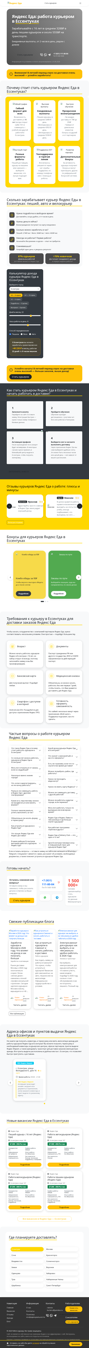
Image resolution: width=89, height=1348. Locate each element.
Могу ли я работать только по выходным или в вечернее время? (61, 810)
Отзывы (10, 1314)
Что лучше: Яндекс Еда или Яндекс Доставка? (22, 834)
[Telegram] (49, 54)
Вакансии (11, 1311)
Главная (10, 1307)
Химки (14, 1267)
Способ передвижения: (19, 331)
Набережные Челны (54, 1279)
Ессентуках (27, 21)
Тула (13, 1279)
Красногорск (51, 1255)
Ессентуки (16, 1249)
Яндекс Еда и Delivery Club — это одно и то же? (61, 836)
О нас (28, 1307)
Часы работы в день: (18, 321)
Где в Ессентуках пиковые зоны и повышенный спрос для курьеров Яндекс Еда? (61, 845)
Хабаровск (50, 1273)
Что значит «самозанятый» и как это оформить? (60, 757)
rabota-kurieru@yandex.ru (55, 1308)
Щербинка (16, 1285)
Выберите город (16, 285)
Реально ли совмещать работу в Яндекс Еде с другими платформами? (24, 793)
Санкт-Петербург (53, 1285)
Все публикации (17, 1013)
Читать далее (19, 1005)
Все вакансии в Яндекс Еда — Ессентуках (44, 1218)
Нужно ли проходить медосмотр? (57, 780)
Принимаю (75, 1344)
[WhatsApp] (45, 54)
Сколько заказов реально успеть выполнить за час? (22, 811)
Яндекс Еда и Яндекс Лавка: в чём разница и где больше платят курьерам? (60, 819)
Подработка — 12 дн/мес (19, 303)
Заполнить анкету (19, 471)
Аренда (10, 1318)
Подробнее (23, 593)
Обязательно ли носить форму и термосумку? (24, 819)
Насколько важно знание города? (22, 776)
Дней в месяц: (16, 312)
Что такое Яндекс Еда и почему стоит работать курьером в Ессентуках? (24, 750)
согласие (35, 1343)
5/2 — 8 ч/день (16, 295)
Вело (25, 334)
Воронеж (50, 1267)
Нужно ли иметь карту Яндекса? (61, 787)
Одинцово (16, 1273)
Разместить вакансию (74, 1309)
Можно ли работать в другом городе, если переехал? (60, 801)
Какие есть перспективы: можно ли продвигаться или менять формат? (25, 803)
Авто (34, 334)
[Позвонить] (41, 54)
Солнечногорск (52, 1261)
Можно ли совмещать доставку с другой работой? (61, 793)
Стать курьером (50, 3)
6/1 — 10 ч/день (30, 295)
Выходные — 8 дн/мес (18, 307)
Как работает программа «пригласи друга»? (58, 828)
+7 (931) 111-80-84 (60, 53)
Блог (9, 1321)
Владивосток (17, 1261)
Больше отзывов (15, 522)
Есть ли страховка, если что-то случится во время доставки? (61, 764)
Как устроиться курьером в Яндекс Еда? (22, 827)
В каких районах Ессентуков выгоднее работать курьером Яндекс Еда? (24, 843)
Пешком (15, 334)
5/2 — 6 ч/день (16, 299)
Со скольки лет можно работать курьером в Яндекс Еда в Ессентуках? (25, 760)
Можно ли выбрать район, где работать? (61, 772)
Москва (49, 1249)
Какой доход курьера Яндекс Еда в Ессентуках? (62, 749)
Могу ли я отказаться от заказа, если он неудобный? (24, 769)
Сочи (14, 1255)
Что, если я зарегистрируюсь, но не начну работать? (23, 784)
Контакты (30, 1311)
